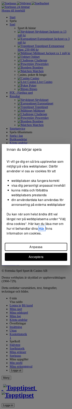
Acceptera (36, 256)
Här (42, 228)
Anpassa (35, 246)
